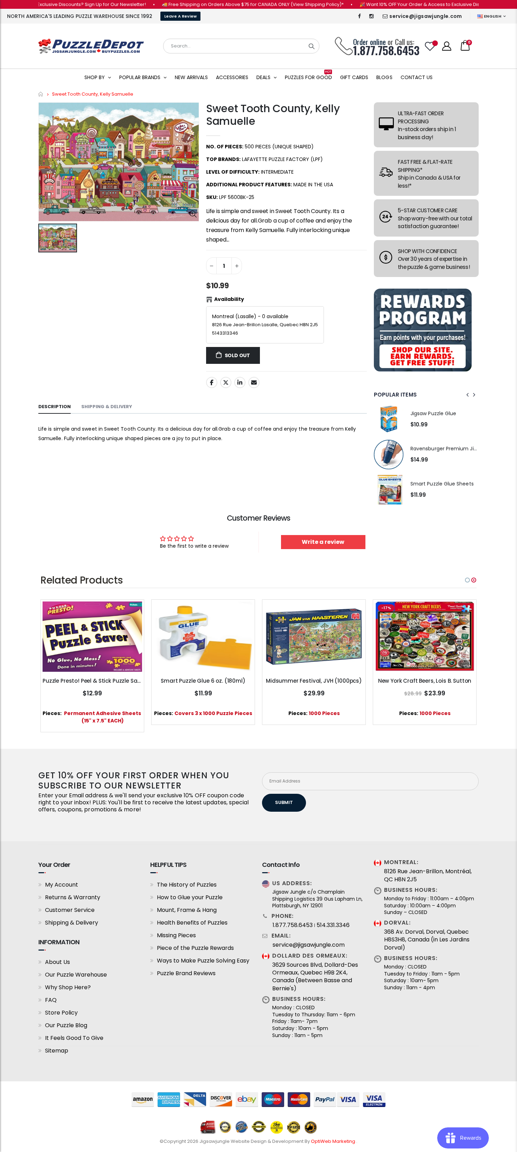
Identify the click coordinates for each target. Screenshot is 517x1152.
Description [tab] (54, 406)
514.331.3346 (333, 925)
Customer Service (70, 910)
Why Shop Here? (68, 987)
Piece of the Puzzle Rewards (195, 948)
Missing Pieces (176, 935)
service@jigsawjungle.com (425, 16)
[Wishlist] (430, 46)
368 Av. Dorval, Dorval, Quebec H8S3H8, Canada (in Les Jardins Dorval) (427, 940)
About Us (57, 962)
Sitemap (56, 1051)
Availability (229, 299)
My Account (61, 885)
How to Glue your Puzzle (190, 897)
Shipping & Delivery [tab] (106, 406)
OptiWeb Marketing (333, 1141)
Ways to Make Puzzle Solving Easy (203, 961)
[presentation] (468, 395)
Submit (284, 802)
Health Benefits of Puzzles (192, 923)
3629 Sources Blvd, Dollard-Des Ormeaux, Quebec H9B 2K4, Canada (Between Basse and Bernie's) (315, 976)
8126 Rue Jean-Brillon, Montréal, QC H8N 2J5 (428, 875)
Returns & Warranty (72, 897)
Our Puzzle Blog (66, 1025)
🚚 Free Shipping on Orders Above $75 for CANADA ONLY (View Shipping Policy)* (226, 4)
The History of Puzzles (187, 885)
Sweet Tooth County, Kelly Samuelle (273, 115)
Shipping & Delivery (71, 923)
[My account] (446, 46)
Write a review (323, 542)
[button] (467, 580)
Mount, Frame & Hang (187, 910)
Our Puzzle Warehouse (76, 975)
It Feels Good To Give (74, 1038)
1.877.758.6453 (293, 925)
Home (41, 94)
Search (311, 46)
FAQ (51, 1000)
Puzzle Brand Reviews (186, 973)
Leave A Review (180, 16)
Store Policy (61, 1013)
